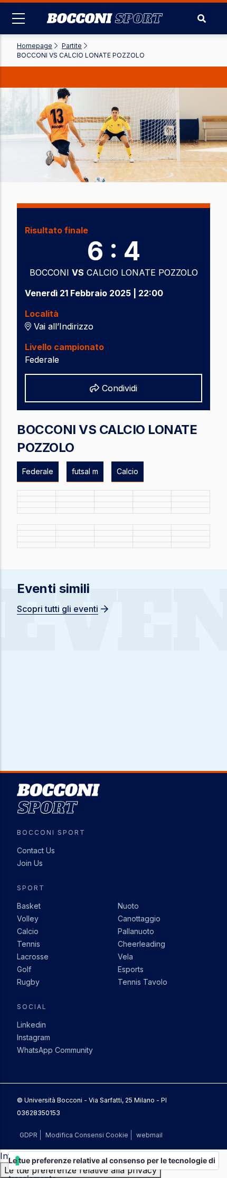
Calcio (28, 931)
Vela (125, 956)
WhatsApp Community (55, 1049)
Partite (72, 46)
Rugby (28, 981)
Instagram (33, 1037)
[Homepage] (105, 10)
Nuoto (128, 905)
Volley (28, 918)
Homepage (34, 46)
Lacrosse (33, 956)
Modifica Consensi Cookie (86, 1135)
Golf (24, 969)
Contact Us (36, 850)
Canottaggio (139, 918)
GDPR (28, 1135)
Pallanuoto (136, 931)
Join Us (30, 863)
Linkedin (31, 1024)
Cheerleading (141, 943)
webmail (149, 1135)
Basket (29, 905)
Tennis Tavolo (142, 981)
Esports (131, 969)
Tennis (28, 943)
